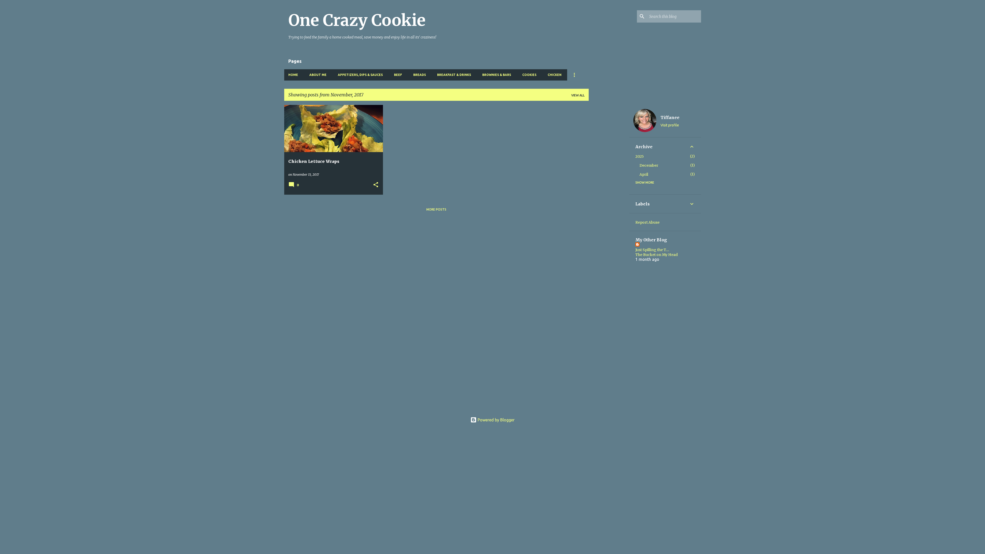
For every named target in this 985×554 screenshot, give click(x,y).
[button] (376, 185)
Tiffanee (670, 117)
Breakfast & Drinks (454, 74)
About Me (318, 74)
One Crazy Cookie (357, 20)
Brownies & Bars (496, 74)
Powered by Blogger (496, 420)
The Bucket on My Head (656, 254)
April (643, 174)
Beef (398, 74)
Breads (419, 74)
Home (293, 74)
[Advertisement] (609, 182)
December (648, 165)
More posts (436, 209)
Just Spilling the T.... (652, 250)
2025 (639, 156)
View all (578, 95)
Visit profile (670, 125)
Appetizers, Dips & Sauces (360, 74)
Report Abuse (647, 222)
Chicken (555, 74)
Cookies (529, 74)
